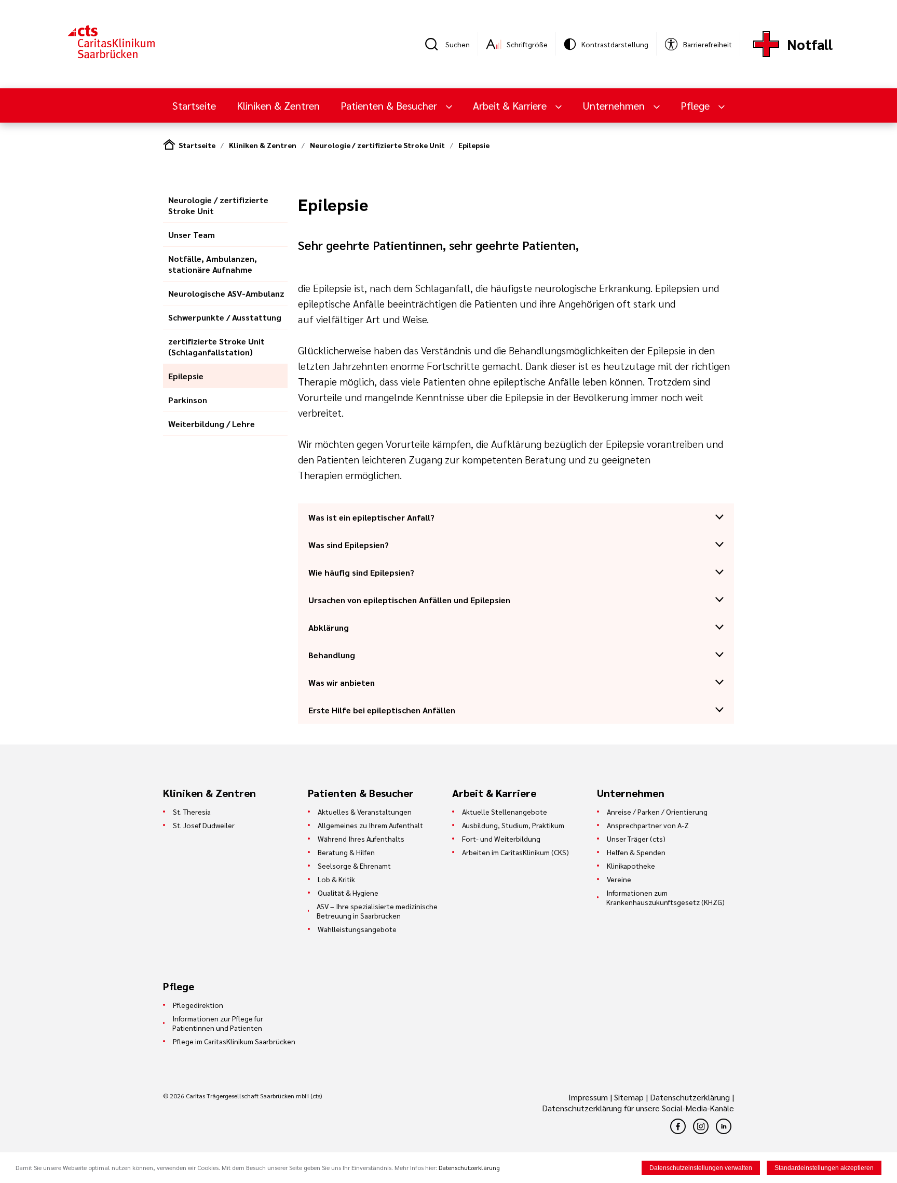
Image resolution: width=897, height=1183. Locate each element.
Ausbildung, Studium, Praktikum (513, 825)
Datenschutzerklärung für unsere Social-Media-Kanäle (638, 1107)
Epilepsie (474, 145)
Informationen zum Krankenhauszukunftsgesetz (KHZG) (665, 897)
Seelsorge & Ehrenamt (354, 865)
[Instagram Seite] (701, 1126)
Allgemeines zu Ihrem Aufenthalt (370, 825)
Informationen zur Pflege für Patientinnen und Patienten (217, 1023)
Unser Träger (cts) (636, 838)
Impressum (589, 1097)
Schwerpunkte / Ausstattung (224, 317)
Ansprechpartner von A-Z (648, 825)
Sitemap (629, 1097)
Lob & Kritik (336, 879)
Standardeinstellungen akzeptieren (824, 1168)
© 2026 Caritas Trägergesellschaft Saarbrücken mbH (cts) (242, 1096)
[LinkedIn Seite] (723, 1126)
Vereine (619, 879)
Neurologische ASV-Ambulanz (226, 293)
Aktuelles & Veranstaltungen (365, 811)
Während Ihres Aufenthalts (361, 838)
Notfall (810, 44)
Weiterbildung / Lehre (211, 423)
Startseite (194, 105)
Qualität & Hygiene (348, 892)
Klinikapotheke (631, 865)
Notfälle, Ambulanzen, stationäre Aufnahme (212, 264)
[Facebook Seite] (678, 1126)
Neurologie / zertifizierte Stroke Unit (377, 145)
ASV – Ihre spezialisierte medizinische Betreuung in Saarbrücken (377, 910)
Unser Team (191, 234)
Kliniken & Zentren (278, 105)
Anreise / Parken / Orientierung (657, 811)
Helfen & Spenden (636, 852)
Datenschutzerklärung (690, 1097)
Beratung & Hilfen (346, 852)
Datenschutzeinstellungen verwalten (700, 1168)
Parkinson (187, 399)
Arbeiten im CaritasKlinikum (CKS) (515, 852)
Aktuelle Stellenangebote (504, 811)
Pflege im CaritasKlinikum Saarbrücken (234, 1041)
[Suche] (435, 44)
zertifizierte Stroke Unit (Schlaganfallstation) (216, 346)
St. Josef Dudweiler (204, 825)
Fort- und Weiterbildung (501, 838)
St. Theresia (192, 811)
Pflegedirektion (198, 1004)
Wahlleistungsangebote (357, 929)
